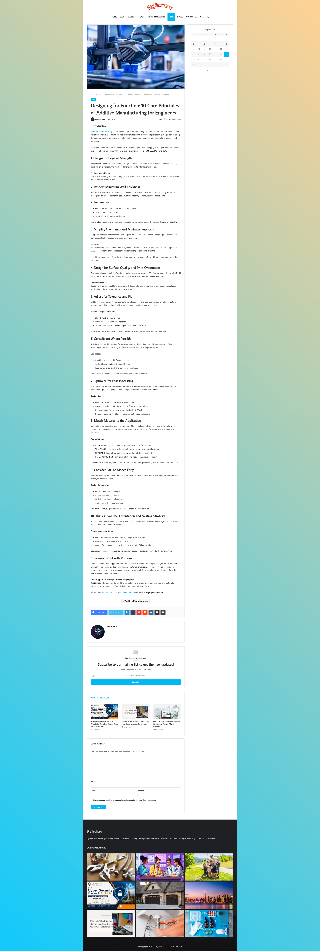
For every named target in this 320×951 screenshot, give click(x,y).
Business (132, 17)
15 (221, 49)
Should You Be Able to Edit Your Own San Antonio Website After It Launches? (166, 724)
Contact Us (191, 17)
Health (142, 17)
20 (210, 54)
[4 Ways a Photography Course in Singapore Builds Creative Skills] (209, 867)
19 (204, 54)
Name (94, 781)
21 (215, 54)
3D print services (109, 592)
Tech (171, 17)
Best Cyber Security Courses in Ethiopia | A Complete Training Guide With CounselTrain (104, 724)
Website (141, 791)
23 (227, 54)
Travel (180, 17)
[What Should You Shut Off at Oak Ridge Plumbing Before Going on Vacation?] (111, 867)
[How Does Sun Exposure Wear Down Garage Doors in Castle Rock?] (160, 895)
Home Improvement (157, 17)
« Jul (209, 71)
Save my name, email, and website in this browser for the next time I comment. (124, 800)
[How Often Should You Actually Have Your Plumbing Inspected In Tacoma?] (160, 923)
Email (93, 791)
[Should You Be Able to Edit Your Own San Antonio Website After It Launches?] (167, 711)
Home (114, 17)
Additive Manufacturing (136, 601)
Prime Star (99, 119)
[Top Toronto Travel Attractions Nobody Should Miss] (209, 895)
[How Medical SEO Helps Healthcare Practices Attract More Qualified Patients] (160, 867)
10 (193, 49)
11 (199, 49)
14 (215, 49)
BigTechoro (177, 947)
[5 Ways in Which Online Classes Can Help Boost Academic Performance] (136, 711)
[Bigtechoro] (160, 6)
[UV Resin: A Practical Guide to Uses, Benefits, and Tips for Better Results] (209, 923)
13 (210, 49)
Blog (122, 17)
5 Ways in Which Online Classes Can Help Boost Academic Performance (135, 723)
